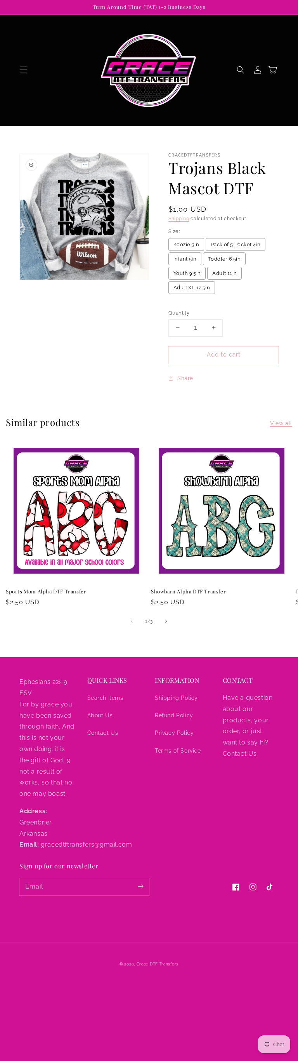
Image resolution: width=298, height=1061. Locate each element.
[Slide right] (166, 621)
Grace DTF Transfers (157, 964)
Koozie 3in (186, 244)
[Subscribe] (140, 886)
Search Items (105, 698)
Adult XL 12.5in (191, 287)
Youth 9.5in (187, 273)
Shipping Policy (176, 698)
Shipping (178, 218)
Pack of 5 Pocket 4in (235, 244)
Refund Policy (174, 715)
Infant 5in (184, 259)
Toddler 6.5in (224, 259)
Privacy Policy (174, 733)
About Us (100, 715)
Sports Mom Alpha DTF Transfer (46, 591)
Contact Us (102, 733)
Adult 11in (224, 273)
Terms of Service (178, 751)
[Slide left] (131, 621)
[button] (23, 69)
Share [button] (185, 378)
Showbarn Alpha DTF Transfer (188, 591)
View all (281, 423)
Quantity (178, 313)
